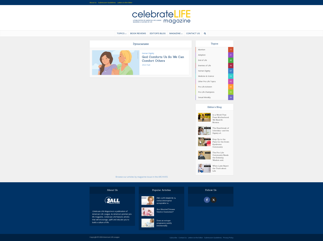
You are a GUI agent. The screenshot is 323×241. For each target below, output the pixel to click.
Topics (121, 33)
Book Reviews (138, 33)
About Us (93, 2)
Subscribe (173, 237)
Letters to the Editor (124, 2)
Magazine (175, 33)
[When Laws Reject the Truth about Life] (205, 168)
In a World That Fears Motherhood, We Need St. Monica (220, 119)
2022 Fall (146, 65)
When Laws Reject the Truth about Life (220, 168)
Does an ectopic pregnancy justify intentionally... (164, 223)
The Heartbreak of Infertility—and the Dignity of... (220, 130)
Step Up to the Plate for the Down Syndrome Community (220, 143)
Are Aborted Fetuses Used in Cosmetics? (166, 210)
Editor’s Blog (158, 33)
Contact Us (193, 33)
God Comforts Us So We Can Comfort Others (163, 59)
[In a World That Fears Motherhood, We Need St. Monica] (205, 117)
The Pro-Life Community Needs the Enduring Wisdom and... (220, 156)
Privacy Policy (228, 237)
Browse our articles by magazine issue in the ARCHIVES (142, 176)
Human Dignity (148, 53)
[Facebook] (207, 200)
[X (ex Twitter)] (214, 200)
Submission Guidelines (107, 2)
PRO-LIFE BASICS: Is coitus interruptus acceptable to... (166, 200)
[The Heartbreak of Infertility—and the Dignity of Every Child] (205, 130)
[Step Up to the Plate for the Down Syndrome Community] (205, 141)
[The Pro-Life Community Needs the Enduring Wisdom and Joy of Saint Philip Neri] (205, 155)
